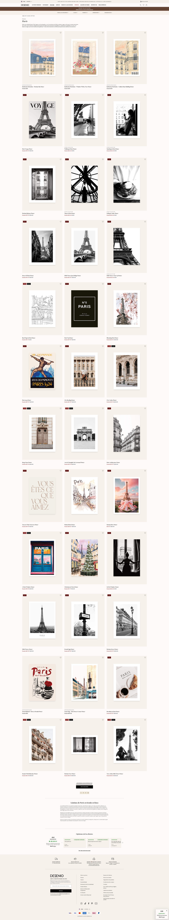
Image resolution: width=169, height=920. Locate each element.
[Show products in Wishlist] (143, 5)
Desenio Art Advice (107, 875)
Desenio (88, 916)
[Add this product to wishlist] (60, 32)
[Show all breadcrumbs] (23, 16)
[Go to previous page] (81, 793)
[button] (162, 914)
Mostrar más (84, 786)
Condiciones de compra (108, 882)
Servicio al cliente (107, 877)
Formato (85, 12)
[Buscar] (140, 5)
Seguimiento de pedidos (108, 879)
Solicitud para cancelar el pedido (109, 899)
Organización (108, 12)
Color (74, 12)
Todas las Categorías (62, 12)
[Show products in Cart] (146, 5)
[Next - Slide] (123, 843)
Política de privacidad (63, 893)
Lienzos (58, 5)
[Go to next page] (88, 793)
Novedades (45, 5)
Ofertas (77, 5)
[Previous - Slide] (62, 843)
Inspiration (94, 5)
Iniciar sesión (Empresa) (86, 895)
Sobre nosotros (84, 875)
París (33, 15)
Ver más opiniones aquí (84, 850)
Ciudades (29, 15)
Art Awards (83, 892)
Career (82, 879)
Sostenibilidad (84, 882)
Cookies (105, 884)
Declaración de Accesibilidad (87, 884)
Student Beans (84, 886)
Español (29, 1)
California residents (107, 890)
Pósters (52, 5)
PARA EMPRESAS (102, 5)
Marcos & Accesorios (67, 5)
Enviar (61, 890)
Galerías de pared (84, 5)
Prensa (82, 877)
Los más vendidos (36, 5)
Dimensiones (95, 12)
